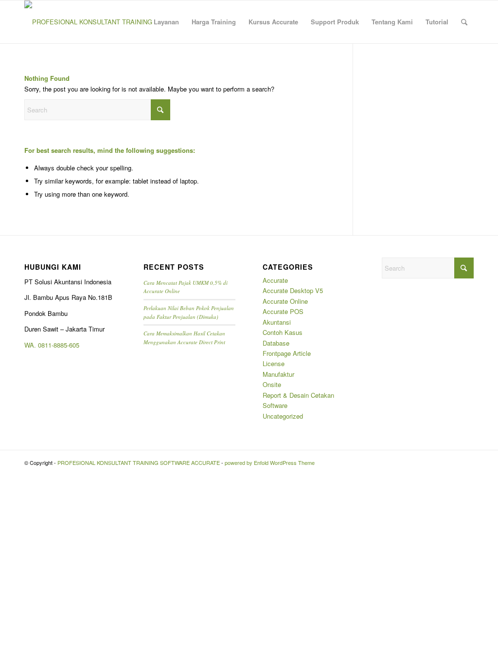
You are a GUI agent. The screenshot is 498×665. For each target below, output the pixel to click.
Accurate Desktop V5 (293, 290)
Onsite (272, 384)
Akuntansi (277, 322)
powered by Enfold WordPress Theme (270, 462)
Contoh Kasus (282, 332)
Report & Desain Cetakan (298, 395)
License (274, 363)
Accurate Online (285, 301)
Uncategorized (283, 416)
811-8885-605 (60, 345)
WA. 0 (32, 345)
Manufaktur (278, 374)
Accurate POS (283, 311)
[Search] (464, 21)
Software (275, 405)
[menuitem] (166, 21)
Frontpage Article (287, 353)
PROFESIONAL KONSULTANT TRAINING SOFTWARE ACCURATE (138, 462)
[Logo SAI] (88, 21)
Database (276, 343)
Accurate (275, 280)
